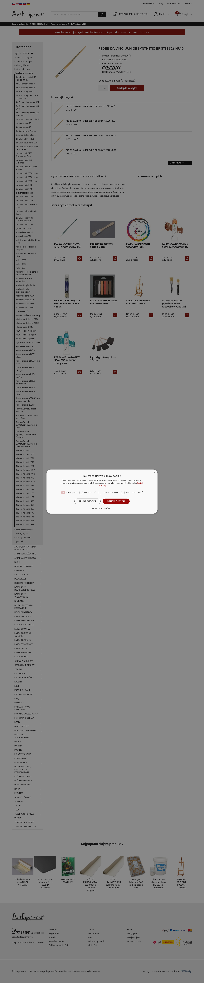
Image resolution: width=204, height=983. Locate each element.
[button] (102, 508)
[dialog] (102, 491)
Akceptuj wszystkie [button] (116, 501)
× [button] (154, 472)
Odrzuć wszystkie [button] (87, 501)
